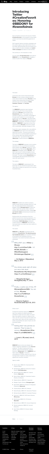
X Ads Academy (41, 443)
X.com (4, 431)
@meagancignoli (25, 207)
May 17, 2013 (28, 280)
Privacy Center (6, 437)
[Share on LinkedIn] (28, 30)
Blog (11, 1)
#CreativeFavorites (17, 37)
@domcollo (15, 138)
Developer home (32, 432)
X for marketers (41, 439)
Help (21, 428)
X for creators (23, 434)
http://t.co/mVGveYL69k (22, 247)
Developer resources (31, 429)
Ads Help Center (23, 436)
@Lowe (24, 147)
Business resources (40, 429)
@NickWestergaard (21, 252)
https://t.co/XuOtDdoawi (23, 274)
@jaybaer (27, 254)
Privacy (21, 449)
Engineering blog (32, 440)
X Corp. (13, 428)
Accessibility (5, 434)
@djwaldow (29, 259)
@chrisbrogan (19, 254)
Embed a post (5, 436)
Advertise (40, 432)
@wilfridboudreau (24, 221)
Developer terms (32, 442)
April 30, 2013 (30, 302)
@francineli (21, 351)
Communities (31, 437)
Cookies (13, 449)
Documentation (32, 434)
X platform (5, 428)
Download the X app (7, 442)
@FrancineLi (17, 396)
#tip (25, 272)
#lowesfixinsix (25, 57)
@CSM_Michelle (20, 250)
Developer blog (32, 439)
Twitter (30, 101)
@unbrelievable (19, 302)
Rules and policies (24, 443)
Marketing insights (41, 440)
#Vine (29, 243)
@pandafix (29, 149)
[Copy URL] (29, 30)
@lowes (17, 245)
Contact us (22, 445)
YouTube (27, 103)
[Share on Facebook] (26, 30)
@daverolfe (15, 120)
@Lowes (29, 58)
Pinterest (20, 103)
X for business (41, 434)
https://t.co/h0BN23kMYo (23, 332)
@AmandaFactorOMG (22, 289)
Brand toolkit (14, 434)
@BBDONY (15, 57)
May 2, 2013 (18, 261)
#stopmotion (31, 272)
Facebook (14, 103)
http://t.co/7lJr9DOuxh (22, 294)
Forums (30, 435)
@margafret (18, 280)
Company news (14, 432)
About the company (15, 431)
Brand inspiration (41, 442)
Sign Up (45, 1)
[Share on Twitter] (24, 30)
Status (4, 432)
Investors (13, 439)
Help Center (22, 431)
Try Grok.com (5, 443)
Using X (21, 432)
